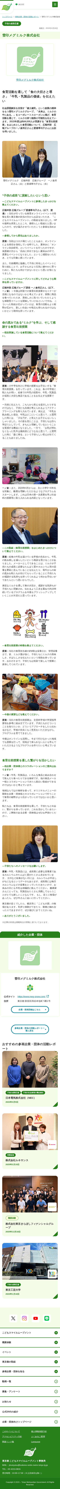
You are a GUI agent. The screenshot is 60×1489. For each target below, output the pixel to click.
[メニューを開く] (55, 4)
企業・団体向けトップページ (16, 1422)
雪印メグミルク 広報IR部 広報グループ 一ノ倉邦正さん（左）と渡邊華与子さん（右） (30, 182)
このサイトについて (11, 1431)
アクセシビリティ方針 (12, 1436)
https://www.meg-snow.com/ (32, 996)
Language (35, 1442)
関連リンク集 (8, 1442)
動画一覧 (6, 1381)
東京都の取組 (9, 1362)
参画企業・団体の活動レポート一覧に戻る (30, 1029)
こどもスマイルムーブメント (16, 1332)
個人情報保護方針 (39, 1431)
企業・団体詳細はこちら (29, 1009)
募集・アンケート (11, 1391)
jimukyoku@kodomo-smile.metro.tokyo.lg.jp (28, 1465)
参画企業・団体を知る (13, 1371)
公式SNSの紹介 (10, 1412)
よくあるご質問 (38, 1436)
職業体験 (6, 1342)
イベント (6, 1352)
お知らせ (6, 1401)
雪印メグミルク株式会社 (30, 79)
